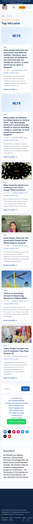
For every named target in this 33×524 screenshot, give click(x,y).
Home (3, 16)
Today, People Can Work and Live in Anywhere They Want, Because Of (16, 351)
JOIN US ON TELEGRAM (16, 418)
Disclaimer (18, 517)
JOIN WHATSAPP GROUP (16, 415)
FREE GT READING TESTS (16, 408)
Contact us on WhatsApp (16, 421)
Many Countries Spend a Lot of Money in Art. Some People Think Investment (16, 187)
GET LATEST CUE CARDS (16, 413)
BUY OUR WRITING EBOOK (16, 398)
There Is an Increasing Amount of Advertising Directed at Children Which (15, 295)
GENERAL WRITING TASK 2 (11, 73)
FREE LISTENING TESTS (16, 410)
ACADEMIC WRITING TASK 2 (20, 70)
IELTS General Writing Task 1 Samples (16, 403)
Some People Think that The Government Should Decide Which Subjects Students (16, 240)
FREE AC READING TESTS (16, 405)
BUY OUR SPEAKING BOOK (16, 400)
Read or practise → (10, 89)
